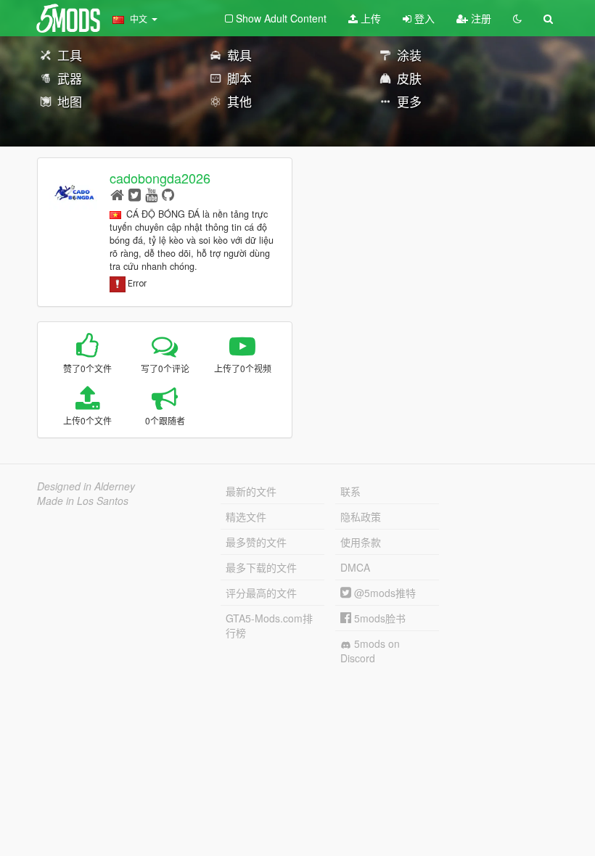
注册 (479, 18)
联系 (350, 491)
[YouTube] (151, 194)
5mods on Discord (370, 650)
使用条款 (360, 542)
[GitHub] (168, 194)
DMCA (355, 567)
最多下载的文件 (261, 567)
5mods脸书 (378, 618)
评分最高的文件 (261, 592)
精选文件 (246, 516)
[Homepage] (117, 194)
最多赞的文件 (256, 542)
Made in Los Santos (82, 500)
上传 (369, 18)
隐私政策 (360, 516)
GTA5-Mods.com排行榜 (269, 625)
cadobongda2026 (160, 177)
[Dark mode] (517, 18)
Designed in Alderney (86, 486)
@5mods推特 (383, 592)
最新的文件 (251, 491)
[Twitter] (134, 194)
